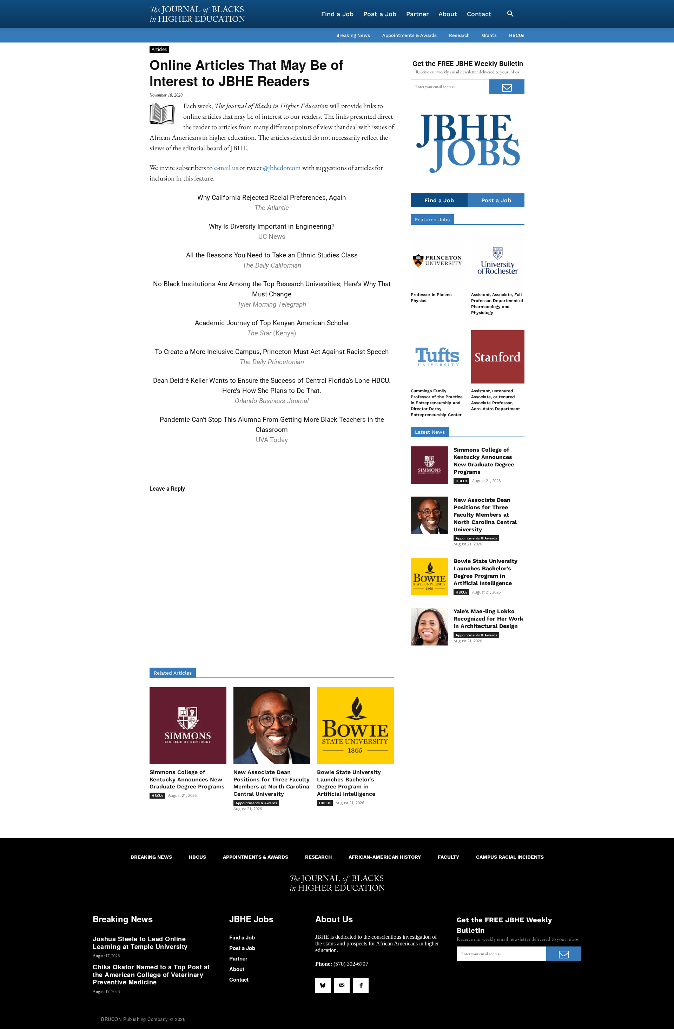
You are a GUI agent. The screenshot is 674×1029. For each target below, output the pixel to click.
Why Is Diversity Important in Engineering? (272, 226)
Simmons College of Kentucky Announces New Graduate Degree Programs (187, 779)
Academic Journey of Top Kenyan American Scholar (272, 323)
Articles (159, 49)
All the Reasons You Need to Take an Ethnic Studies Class (272, 255)
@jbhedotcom (282, 167)
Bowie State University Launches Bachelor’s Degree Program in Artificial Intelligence (349, 783)
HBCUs (157, 795)
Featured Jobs (432, 219)
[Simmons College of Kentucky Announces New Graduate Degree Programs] (188, 725)
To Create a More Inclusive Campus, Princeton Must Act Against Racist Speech (272, 352)
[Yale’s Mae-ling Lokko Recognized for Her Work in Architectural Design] (429, 626)
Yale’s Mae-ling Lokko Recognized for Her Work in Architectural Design (488, 618)
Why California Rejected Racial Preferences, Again (271, 198)
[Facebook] (361, 985)
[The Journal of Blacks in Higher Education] (197, 14)
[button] (510, 14)
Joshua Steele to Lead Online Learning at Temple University (140, 942)
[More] (325, 462)
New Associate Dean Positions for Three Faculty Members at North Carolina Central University (271, 783)
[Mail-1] (342, 985)
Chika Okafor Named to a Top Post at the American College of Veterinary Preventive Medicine (151, 974)
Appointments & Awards (256, 802)
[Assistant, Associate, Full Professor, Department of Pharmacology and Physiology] (497, 260)
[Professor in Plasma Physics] (437, 260)
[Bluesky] (323, 985)
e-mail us (226, 167)
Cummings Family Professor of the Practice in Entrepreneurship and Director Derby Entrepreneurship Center (437, 402)
